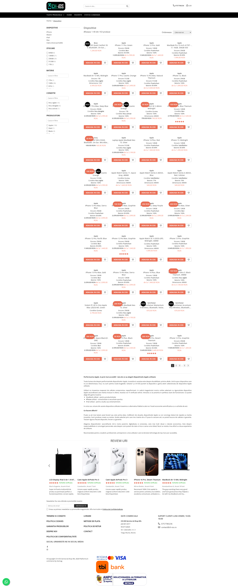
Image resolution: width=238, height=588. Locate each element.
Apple (51, 125)
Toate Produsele (54, 15)
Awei (50, 128)
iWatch (49, 35)
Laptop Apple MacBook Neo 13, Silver (123, 141)
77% (50, 80)
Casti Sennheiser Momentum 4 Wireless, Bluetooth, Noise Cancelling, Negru (151, 306)
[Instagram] (47, 549)
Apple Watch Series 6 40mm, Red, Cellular (179, 174)
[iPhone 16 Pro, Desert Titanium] (147, 461)
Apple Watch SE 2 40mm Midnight (151, 107)
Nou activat (53, 108)
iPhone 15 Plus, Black (123, 338)
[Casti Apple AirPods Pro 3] (91, 461)
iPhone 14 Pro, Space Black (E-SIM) (95, 339)
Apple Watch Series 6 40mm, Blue (152, 174)
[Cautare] (127, 6)
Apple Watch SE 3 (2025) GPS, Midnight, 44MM (151, 239)
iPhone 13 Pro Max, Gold (96, 272)
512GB (51, 61)
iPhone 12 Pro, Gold (151, 45)
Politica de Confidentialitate (113, 509)
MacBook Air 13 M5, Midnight (96, 75)
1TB (50, 64)
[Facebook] (47, 547)
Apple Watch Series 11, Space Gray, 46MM (123, 174)
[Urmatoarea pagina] (188, 365)
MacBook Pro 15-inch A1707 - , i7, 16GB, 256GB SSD (179, 46)
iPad (48, 37)
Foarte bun (155, 50)
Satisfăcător (183, 145)
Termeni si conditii (56, 516)
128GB (51, 55)
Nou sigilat (53, 103)
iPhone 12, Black (179, 75)
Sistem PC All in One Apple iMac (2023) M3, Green (96, 306)
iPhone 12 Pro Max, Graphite (123, 238)
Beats (51, 131)
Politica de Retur (92, 526)
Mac (48, 40)
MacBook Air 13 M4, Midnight (174, 479)
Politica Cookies (54, 521)
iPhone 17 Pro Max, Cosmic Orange (124, 107)
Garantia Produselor (57, 526)
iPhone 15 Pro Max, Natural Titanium (151, 76)
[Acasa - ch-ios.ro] (58, 6)
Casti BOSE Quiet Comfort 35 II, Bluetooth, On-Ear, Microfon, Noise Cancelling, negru (96, 46)
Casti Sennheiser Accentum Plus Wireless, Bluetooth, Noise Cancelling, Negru (179, 306)
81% (50, 86)
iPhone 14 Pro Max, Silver (179, 205)
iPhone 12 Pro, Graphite (179, 338)
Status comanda (92, 15)
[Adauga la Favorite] (105, 63)
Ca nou (155, 111)
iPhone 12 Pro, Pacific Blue (96, 238)
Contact (88, 531)
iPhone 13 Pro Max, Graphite (123, 205)
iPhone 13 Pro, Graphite (179, 238)
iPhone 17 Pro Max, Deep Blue (95, 106)
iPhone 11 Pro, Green (123, 45)
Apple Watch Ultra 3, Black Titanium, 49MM (179, 273)
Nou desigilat (54, 106)
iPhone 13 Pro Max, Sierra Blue (95, 206)
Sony (96, 138)
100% (51, 83)
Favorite (78, 15)
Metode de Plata (92, 521)
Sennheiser (152, 303)
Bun (127, 50)
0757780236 (166, 524)
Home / (49, 21)
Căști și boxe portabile (54, 43)
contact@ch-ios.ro (169, 527)
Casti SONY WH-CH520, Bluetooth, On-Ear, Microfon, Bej (96, 141)
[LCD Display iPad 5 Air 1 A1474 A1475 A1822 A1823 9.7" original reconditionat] (62, 461)
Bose (96, 43)
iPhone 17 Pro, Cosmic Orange (123, 75)
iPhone (49, 32)
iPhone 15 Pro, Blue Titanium (179, 106)
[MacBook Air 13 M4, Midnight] (175, 461)
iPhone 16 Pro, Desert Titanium (152, 339)
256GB (51, 58)
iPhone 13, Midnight (179, 140)
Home (69, 15)
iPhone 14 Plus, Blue (151, 272)
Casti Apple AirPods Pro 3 (88, 479)
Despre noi (51, 531)
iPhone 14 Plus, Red (151, 140)
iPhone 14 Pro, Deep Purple (151, 205)
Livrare (87, 516)
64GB (51, 53)
